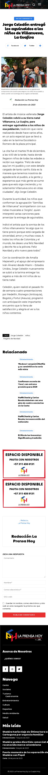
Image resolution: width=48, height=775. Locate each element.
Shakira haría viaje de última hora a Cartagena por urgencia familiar (25, 733)
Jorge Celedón (17, 335)
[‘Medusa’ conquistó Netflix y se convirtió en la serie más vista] (9, 364)
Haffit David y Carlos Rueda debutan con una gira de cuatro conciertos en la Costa (31, 401)
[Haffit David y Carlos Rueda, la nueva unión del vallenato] (9, 416)
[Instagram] (12, 669)
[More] (40, 45)
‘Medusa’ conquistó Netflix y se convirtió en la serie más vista (31, 366)
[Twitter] (19, 669)
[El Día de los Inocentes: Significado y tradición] (9, 434)
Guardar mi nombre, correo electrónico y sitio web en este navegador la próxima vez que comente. (24, 606)
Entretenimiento (24, 18)
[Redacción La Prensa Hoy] (12, 100)
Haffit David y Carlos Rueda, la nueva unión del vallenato (31, 419)
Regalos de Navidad (11, 339)
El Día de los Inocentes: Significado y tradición (30, 436)
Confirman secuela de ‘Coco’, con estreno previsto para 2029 (29, 384)
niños (27, 335)
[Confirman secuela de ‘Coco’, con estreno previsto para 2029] (9, 381)
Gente (5, 758)
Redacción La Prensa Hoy (26, 100)
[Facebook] (5, 669)
